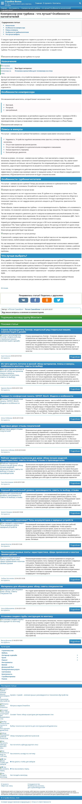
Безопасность (7, 674)
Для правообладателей (36, 787)
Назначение (10, 25)
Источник (4, 288)
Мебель (5, 653)
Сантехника (6, 672)
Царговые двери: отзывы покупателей (20, 426)
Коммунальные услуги (10, 669)
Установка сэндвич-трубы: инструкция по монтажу (27, 616)
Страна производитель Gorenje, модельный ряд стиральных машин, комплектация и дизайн (36, 330)
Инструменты (5, 358)
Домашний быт (8, 667)
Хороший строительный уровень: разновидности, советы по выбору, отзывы (40, 490)
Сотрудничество (34, 784)
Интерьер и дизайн (9, 655)
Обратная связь (7, 786)
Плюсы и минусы (12, 30)
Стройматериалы (8, 676)
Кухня (4, 658)
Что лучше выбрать (13, 34)
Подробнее (75, 357)
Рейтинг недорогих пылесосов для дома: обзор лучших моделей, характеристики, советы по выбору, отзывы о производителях (34, 459)
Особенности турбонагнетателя (17, 32)
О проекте (47, 3)
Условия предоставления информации (15, 802)
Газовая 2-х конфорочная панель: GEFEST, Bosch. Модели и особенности (37, 396)
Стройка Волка (13, 1)
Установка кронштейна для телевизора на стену (34, 71)
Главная (38, 3)
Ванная (4, 665)
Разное (4, 679)
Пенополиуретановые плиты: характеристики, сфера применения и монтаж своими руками (40, 553)
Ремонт (4, 660)
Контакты (57, 3)
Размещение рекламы (36, 786)
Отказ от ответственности (41, 802)
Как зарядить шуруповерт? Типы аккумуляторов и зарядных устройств (37, 520)
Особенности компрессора (15, 28)
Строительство (8, 651)
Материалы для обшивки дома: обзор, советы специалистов (32, 586)
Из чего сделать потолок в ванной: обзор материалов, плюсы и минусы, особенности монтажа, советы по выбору (38, 365)
